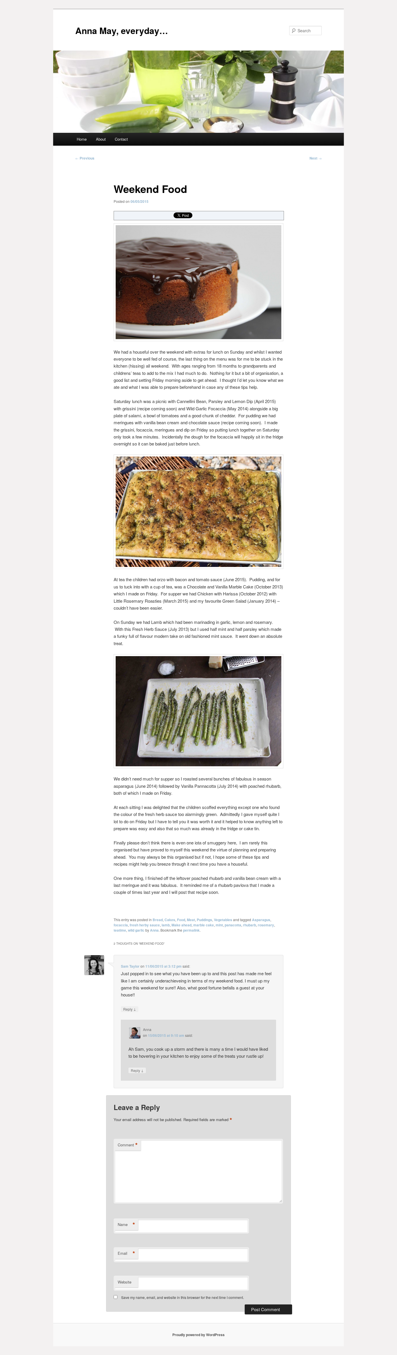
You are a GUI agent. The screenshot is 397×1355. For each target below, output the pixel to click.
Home (82, 139)
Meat (191, 919)
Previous (84, 158)
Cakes (169, 919)
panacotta (233, 925)
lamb (166, 925)
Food (181, 919)
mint (219, 925)
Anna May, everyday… (121, 30)
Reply (129, 1009)
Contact (121, 139)
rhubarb (249, 925)
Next (316, 158)
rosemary (266, 925)
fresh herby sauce (145, 925)
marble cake (203, 925)
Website (124, 1282)
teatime (120, 930)
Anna (154, 930)
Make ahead (181, 925)
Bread (158, 919)
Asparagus (261, 919)
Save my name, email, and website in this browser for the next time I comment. (182, 1297)
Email (126, 1253)
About (101, 139)
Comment (128, 1145)
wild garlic (136, 930)
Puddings (204, 919)
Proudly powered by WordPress (198, 1334)
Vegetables (223, 919)
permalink (191, 930)
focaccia (121, 925)
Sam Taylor (130, 966)
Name (126, 1224)
